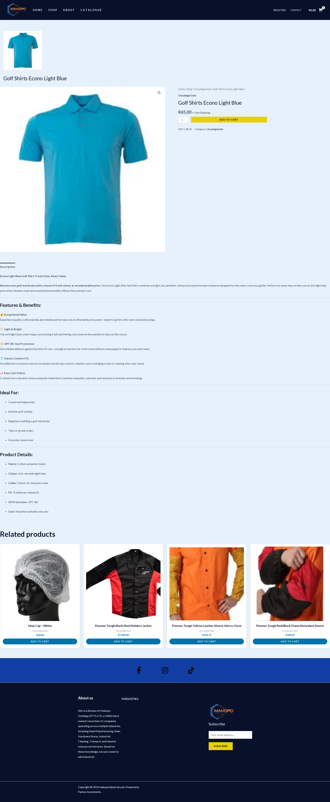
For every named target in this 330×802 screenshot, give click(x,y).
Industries (279, 10)
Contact (295, 10)
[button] (159, 93)
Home (38, 10)
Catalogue (91, 10)
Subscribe (220, 746)
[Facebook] (139, 670)
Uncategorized (202, 89)
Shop (52, 10)
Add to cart (228, 119)
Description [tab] (7, 266)
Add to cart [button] (40, 641)
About (69, 10)
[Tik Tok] (191, 670)
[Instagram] (165, 670)
